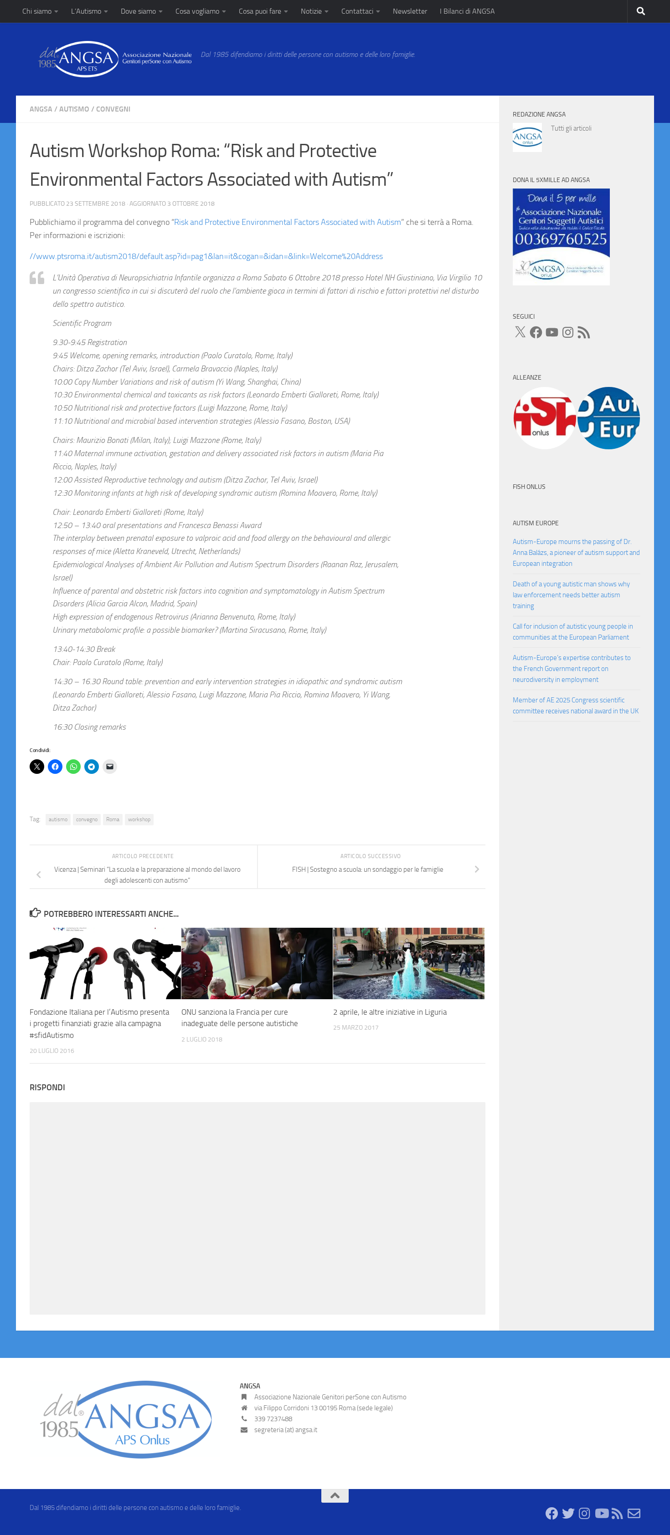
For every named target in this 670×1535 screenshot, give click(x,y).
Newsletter (410, 11)
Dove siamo (138, 11)
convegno (87, 819)
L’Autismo (86, 11)
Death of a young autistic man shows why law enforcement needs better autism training (571, 595)
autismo (58, 819)
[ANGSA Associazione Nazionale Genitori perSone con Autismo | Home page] (110, 59)
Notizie (311, 11)
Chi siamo (37, 11)
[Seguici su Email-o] (634, 1513)
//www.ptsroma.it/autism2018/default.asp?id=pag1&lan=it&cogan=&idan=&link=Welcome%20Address (206, 256)
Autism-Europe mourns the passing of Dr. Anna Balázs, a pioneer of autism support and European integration (576, 553)
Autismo (74, 109)
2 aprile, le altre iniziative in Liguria (390, 1012)
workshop (139, 819)
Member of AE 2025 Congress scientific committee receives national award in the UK (576, 705)
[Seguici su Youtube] (601, 1513)
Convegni (113, 109)
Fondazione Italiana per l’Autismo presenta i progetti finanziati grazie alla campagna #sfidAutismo (99, 1023)
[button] (545, 418)
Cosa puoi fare (260, 11)
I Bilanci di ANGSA (467, 11)
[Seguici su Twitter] (568, 1513)
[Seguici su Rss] (617, 1513)
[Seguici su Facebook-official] (552, 1513)
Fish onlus (529, 487)
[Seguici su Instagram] (584, 1513)
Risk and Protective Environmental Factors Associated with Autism (287, 222)
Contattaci (357, 11)
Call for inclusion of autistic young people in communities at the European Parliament (573, 631)
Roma (112, 819)
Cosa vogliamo (197, 11)
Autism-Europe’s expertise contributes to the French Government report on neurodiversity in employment (572, 669)
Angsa (41, 109)
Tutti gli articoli (571, 128)
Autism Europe (536, 523)
